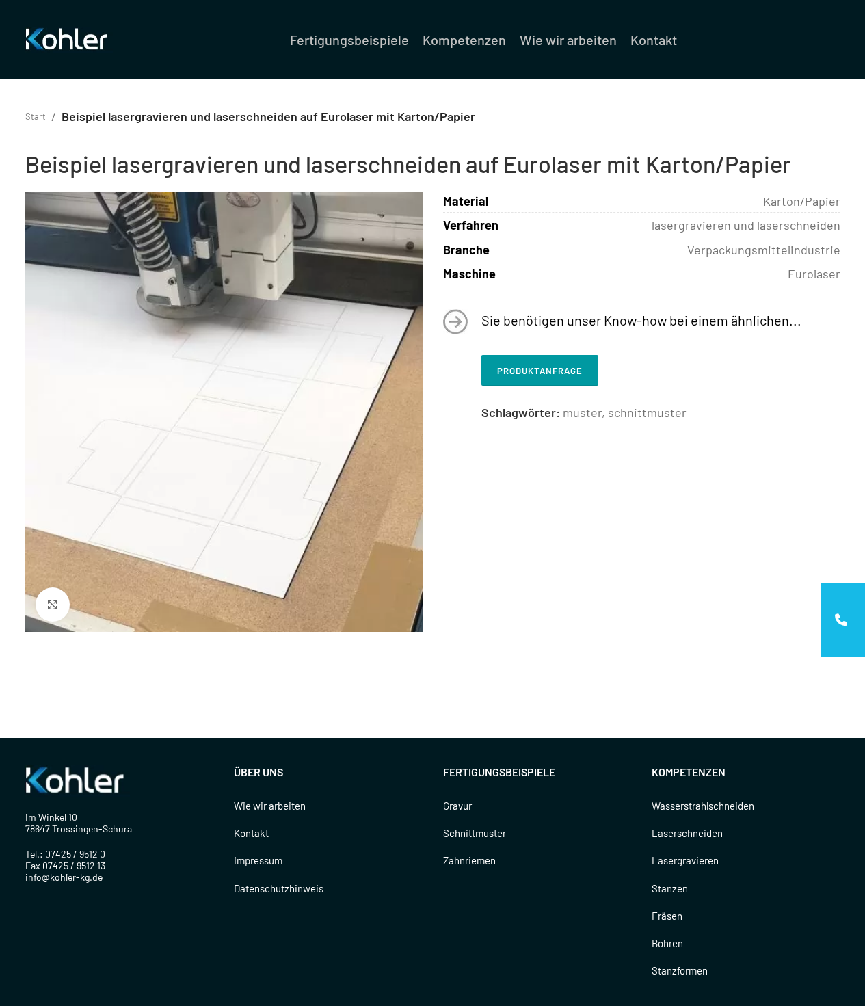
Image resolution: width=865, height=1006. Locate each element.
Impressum (258, 860)
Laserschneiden (687, 833)
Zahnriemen (469, 860)
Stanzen (670, 888)
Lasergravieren (685, 860)
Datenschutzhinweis (278, 888)
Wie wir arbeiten (270, 805)
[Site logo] (69, 38)
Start (35, 116)
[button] (843, 620)
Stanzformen (680, 970)
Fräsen (667, 916)
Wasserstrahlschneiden (703, 805)
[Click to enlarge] (53, 604)
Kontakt (251, 833)
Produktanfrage (540, 370)
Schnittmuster (474, 833)
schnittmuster (647, 412)
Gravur (457, 805)
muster (582, 412)
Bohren (667, 943)
